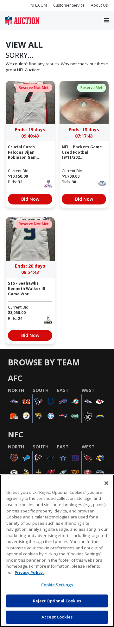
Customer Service (69, 5)
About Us (99, 5)
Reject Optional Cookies (57, 601)
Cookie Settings (57, 585)
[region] (57, 550)
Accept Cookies (57, 617)
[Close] (106, 483)
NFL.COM (38, 5)
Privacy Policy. (29, 572)
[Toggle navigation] (106, 20)
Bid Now (30, 199)
